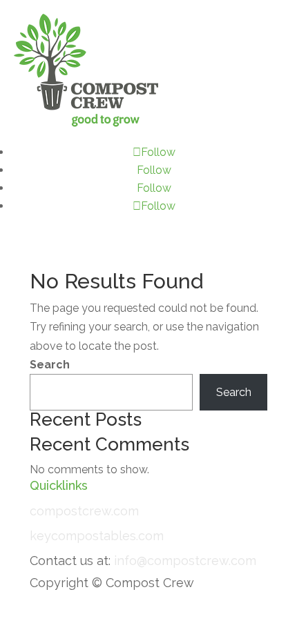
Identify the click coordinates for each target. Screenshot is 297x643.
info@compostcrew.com (185, 560)
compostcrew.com (84, 511)
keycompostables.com (97, 535)
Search (50, 364)
